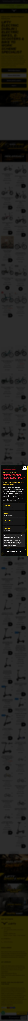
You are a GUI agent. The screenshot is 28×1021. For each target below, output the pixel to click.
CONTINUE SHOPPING (14, 551)
